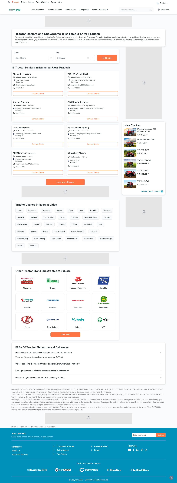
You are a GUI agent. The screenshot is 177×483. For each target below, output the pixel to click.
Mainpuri (20, 231)
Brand (16, 53)
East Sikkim (56, 239)
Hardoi (62, 217)
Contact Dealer (38, 93)
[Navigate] (14, 80)
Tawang (49, 224)
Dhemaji (62, 224)
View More (65, 334)
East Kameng (22, 239)
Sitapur (33, 231)
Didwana (33, 246)
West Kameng (39, 239)
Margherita (88, 224)
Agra (81, 210)
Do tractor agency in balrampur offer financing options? (40, 377)
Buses (31, 2)
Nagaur (59, 210)
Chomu (20, 246)
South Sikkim (72, 239)
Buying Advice (101, 446)
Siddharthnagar (106, 239)
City (57, 53)
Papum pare (48, 217)
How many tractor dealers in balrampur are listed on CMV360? (43, 352)
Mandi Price (71, 10)
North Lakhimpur (91, 217)
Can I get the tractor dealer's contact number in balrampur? (42, 370)
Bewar (45, 231)
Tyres (53, 2)
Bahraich (94, 231)
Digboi (74, 224)
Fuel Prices (62, 454)
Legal (96, 450)
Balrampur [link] (51, 427)
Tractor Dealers (37, 427)
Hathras (75, 217)
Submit (161, 435)
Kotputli (36, 224)
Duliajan (107, 217)
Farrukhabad (60, 231)
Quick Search (63, 450)
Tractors (15, 2)
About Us (15, 450)
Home (13, 427)
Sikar (71, 210)
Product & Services (65, 446)
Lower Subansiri (77, 231)
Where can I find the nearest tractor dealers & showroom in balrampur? (47, 364)
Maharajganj (22, 224)
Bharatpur (32, 210)
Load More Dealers (65, 182)
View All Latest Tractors (151, 191)
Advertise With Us (19, 454)
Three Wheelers (42, 2)
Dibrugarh (107, 210)
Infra (60, 2)
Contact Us (16, 447)
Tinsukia (93, 210)
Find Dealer (107, 58)
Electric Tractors (55, 10)
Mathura (34, 217)
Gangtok (20, 217)
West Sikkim (88, 239)
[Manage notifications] (171, 478)
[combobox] (164, 3)
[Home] (14, 9)
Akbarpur (46, 210)
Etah (100, 224)
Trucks (23, 2)
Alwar (19, 210)
